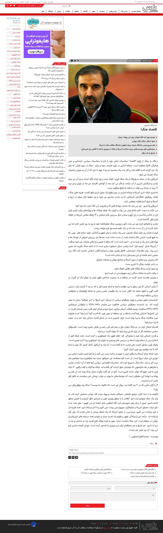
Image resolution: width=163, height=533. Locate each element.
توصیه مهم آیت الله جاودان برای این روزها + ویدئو (136, 137)
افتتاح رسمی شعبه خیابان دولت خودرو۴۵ (49, 74)
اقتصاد (85, 11)
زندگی (51, 2)
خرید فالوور (16, 94)
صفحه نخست (136, 11)
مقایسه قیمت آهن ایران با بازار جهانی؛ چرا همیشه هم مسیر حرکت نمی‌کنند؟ (45, 155)
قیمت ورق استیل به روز (13, 73)
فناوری (39, 2)
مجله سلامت (16, 40)
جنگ (151, 443)
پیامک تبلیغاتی (15, 62)
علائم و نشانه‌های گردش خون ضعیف (142, 476)
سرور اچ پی (16, 47)
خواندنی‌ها (8, 2)
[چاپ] (74, 60)
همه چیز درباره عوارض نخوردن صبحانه (142, 473)
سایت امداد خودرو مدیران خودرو (14, 126)
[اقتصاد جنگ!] (76, 457)
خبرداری (17, 36)
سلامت (45, 2)
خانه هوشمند (16, 138)
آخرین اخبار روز (59, 63)
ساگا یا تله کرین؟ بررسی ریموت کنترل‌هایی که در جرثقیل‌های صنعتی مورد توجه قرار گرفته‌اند (46, 95)
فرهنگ (50, 11)
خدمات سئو (16, 29)
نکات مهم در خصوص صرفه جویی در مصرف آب (96, 473)
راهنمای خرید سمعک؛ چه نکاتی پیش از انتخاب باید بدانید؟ (45, 148)
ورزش (59, 11)
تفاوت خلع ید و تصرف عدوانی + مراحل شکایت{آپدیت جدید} (45, 179)
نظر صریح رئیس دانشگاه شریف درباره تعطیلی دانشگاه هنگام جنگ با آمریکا (127, 145)
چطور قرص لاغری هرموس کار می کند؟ (50, 135)
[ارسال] (72, 60)
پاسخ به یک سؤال (148, 153)
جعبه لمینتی (16, 98)
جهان (93, 11)
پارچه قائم (17, 66)
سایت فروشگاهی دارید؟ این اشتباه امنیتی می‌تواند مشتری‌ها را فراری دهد (46, 69)
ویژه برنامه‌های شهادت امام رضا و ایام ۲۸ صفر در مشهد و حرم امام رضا (44, 141)
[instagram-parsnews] (7, 5)
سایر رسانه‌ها (152, 465)
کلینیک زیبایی (16, 32)
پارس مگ (124, 11)
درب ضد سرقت (15, 69)
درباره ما (125, 523)
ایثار (33, 2)
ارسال (87, 505)
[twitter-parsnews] (10, 5)
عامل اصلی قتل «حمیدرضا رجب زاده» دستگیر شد (46, 131)
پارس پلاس (113, 11)
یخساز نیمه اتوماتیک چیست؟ (53, 114)
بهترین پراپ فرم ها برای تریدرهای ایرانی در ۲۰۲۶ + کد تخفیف (45, 172)
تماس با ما (104, 523)
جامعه (76, 11)
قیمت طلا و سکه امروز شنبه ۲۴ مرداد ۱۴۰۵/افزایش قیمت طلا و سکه (46, 108)
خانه (155, 60)
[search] (70, 6)
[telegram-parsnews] (14, 5)
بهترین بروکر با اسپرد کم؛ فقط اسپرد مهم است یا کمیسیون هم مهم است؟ (46, 101)
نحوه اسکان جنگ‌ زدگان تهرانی (143, 141)
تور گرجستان (16, 131)
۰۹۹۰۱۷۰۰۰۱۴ (16, 23)
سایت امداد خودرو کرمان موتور (14, 116)
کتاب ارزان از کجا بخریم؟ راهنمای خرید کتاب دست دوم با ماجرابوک (44, 88)
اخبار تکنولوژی (16, 55)
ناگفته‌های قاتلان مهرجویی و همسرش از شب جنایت (137, 469)
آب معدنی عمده (15, 121)
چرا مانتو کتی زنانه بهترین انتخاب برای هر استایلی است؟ (44, 167)
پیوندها (93, 523)
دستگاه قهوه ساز (15, 101)
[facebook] (69, 457)
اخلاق (28, 2)
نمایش (62, 187)
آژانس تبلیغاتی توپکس (13, 134)
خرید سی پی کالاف (14, 80)
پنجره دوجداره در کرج (13, 51)
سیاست (102, 11)
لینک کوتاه (73, 449)
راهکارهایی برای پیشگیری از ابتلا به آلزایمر (97, 469)
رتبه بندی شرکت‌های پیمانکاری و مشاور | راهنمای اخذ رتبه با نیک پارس (44, 119)
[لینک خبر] (77, 60)
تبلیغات (115, 523)
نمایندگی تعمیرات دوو (13, 77)
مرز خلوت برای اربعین (13, 90)
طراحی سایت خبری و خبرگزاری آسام (19, 524)
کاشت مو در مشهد (14, 44)
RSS (134, 523)
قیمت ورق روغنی (15, 105)
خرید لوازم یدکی (15, 58)
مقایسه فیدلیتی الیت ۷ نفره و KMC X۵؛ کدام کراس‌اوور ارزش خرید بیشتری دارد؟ (44, 126)
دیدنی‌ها (15, 2)
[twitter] (73, 457)
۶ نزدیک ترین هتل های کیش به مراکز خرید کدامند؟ (45, 82)
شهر (42, 11)
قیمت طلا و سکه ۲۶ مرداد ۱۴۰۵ (52, 78)
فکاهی (22, 2)
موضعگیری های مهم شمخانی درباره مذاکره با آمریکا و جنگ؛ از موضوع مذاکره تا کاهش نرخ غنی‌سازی (118, 149)
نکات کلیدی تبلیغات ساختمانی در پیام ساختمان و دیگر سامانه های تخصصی (44, 161)
